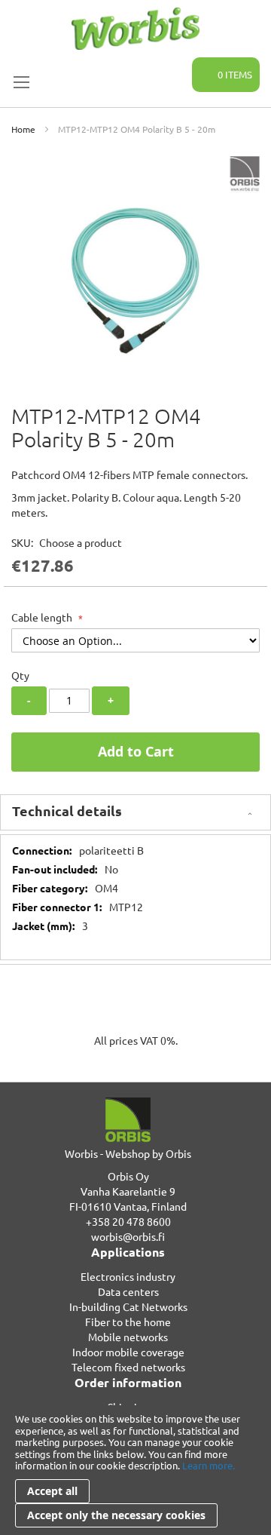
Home (23, 129)
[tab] (135, 812)
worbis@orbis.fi (128, 1236)
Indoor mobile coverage (128, 1351)
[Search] (171, 66)
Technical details (67, 810)
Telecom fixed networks (128, 1367)
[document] (135, 1470)
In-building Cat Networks (128, 1306)
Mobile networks (128, 1336)
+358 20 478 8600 (128, 1221)
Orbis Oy (128, 1176)
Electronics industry (128, 1276)
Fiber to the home (128, 1321)
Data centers (128, 1291)
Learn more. (208, 1465)
